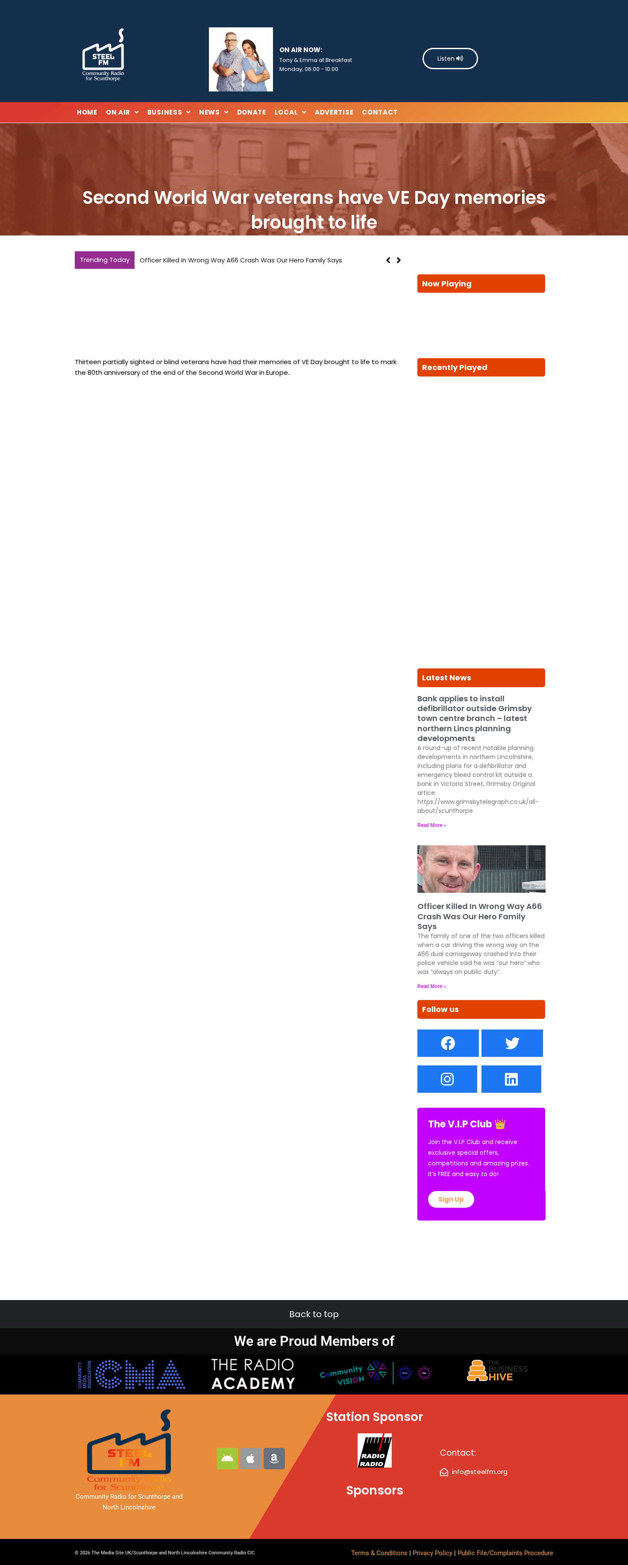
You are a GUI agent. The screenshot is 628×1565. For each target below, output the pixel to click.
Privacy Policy (433, 1553)
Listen (446, 58)
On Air (118, 112)
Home (87, 112)
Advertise (334, 112)
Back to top (314, 1314)
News (209, 112)
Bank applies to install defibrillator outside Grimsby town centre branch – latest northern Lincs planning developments (474, 718)
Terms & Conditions (379, 1553)
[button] (399, 260)
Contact (380, 112)
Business (164, 112)
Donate (251, 112)
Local (286, 112)
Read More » (431, 825)
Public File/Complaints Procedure (505, 1553)
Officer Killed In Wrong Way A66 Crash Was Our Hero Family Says (241, 260)
